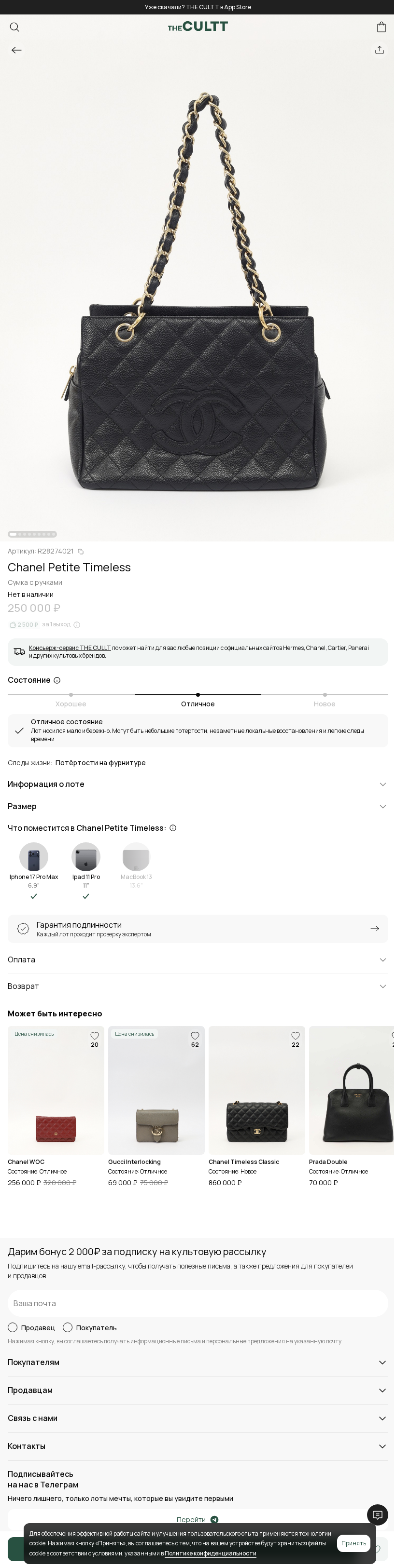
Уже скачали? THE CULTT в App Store (198, 7)
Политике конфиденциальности (210, 1553)
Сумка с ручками (35, 582)
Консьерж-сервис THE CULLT (70, 648)
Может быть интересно (55, 1013)
